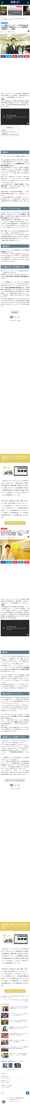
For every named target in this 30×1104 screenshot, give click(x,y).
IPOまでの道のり (4, 528)
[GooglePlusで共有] (15, 56)
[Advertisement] (15, 75)
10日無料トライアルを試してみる (15, 522)
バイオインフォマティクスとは (9, 131)
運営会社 (22, 1097)
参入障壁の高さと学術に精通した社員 (10, 134)
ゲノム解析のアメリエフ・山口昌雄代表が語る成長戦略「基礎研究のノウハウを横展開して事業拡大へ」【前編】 (15, 996)
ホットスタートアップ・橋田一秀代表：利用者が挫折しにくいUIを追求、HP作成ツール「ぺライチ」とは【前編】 (15, 1000)
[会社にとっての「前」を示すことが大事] (15, 781)
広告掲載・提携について (15, 1099)
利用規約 (18, 1097)
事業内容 (4, 130)
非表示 (12, 127)
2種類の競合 (4, 133)
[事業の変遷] (14, 313)
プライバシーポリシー (10, 1097)
